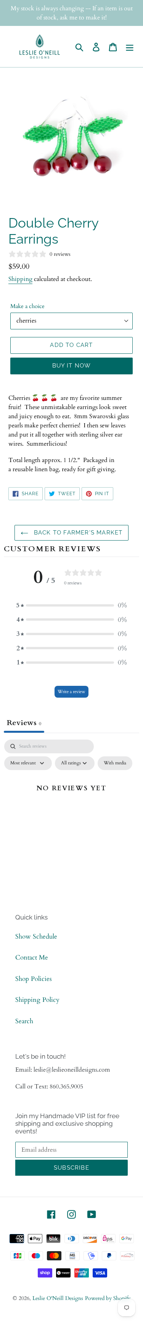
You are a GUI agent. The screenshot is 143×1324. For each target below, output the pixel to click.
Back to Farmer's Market (77, 532)
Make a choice (27, 306)
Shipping (20, 279)
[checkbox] (115, 763)
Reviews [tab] (24, 722)
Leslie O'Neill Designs (57, 1298)
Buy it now (71, 365)
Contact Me (31, 957)
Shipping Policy (37, 999)
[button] (71, 605)
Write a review (71, 691)
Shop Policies (33, 978)
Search (24, 1021)
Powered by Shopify (107, 1298)
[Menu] (129, 46)
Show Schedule (36, 936)
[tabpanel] (71, 805)
